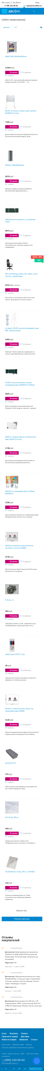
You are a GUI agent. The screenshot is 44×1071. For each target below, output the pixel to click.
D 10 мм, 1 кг (9, 600)
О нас (4, 1033)
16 (16, 27)
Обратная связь (18, 1044)
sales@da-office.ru (34, 6)
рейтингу (6, 27)
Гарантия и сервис (10, 1036)
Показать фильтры (22, 919)
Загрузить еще (21, 910)
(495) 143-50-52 (15, 1059)
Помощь (29, 1044)
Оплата (24, 1033)
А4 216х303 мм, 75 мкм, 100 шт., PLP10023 (20, 872)
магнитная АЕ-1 (10, 763)
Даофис (16, 10)
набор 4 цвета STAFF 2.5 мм (15, 654)
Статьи (34, 1040)
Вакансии (24, 1040)
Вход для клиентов (38, 2)
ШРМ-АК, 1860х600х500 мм (14, 165)
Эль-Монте (17, 2)
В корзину (13, 72)
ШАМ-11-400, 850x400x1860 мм (15, 56)
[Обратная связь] (6, 1068)
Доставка (25, 1036)
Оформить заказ (35, 1069)
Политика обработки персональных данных (18, 1047)
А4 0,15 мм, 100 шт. (12, 817)
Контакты (14, 1033)
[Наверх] (2, 1068)
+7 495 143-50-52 (11, 6)
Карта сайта (6, 1044)
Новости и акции (9, 1040)
